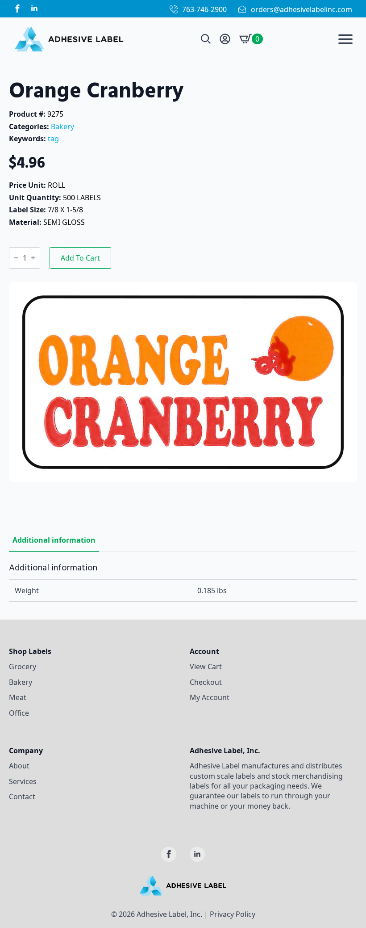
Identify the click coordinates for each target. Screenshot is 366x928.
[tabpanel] (183, 582)
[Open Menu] (345, 39)
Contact (22, 796)
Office (19, 713)
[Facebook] (17, 8)
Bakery (62, 126)
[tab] (54, 540)
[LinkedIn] (34, 8)
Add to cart (80, 258)
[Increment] (33, 257)
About (19, 766)
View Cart (206, 666)
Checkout (206, 682)
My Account (209, 697)
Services (23, 781)
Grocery (22, 666)
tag (53, 138)
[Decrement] (16, 257)
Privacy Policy (232, 914)
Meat (17, 697)
